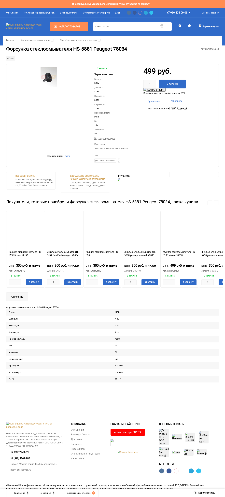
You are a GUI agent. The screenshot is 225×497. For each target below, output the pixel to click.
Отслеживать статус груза (96, 13)
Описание (17, 296)
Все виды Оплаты (69, 13)
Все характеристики (104, 138)
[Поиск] (167, 26)
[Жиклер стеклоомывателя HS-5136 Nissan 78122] (26, 229)
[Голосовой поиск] (161, 26)
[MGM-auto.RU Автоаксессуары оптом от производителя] (36, 425)
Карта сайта (77, 458)
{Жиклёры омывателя (105, 161)
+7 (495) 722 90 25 (177, 108)
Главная (10, 40)
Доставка (76, 439)
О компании (12, 13)
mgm (67, 156)
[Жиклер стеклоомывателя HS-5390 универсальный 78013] (141, 229)
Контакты (76, 444)
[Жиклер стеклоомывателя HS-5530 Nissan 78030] (180, 229)
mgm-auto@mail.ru (21, 469)
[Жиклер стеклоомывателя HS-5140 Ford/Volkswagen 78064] (64, 229)
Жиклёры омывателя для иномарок (78, 40)
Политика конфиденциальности (39, 13)
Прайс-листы (78, 449)
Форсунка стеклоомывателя (35, 40)
